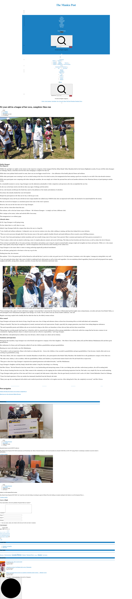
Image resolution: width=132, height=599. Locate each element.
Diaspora (61, 79)
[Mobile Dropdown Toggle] (63, 73)
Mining (60, 62)
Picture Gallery (61, 71)
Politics (54, 60)
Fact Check (65, 68)
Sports (62, 23)
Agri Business (59, 64)
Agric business (48, 52)
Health (61, 22)
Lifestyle (61, 77)
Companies (60, 63)
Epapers (61, 78)
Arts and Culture (62, 52)
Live (62, 74)
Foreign (54, 62)
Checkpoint (64, 66)
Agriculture (53, 52)
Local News (62, 25)
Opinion (61, 29)
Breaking (73, 52)
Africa (43, 52)
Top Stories (62, 18)
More (61, 26)
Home (62, 16)
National (66, 62)
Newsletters (62, 59)
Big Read (69, 52)
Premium (61, 70)
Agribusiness (61, 24)
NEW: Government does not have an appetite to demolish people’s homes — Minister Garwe (26, 572)
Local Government (66, 64)
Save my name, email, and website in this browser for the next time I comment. (19, 522)
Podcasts (61, 28)
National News (30, 555)
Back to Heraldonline (62, 30)
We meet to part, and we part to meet (14, 561)
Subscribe (62, 32)
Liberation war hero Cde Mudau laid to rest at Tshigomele (18, 567)
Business (61, 19)
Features (54, 63)
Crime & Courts (62, 20)
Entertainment (61, 21)
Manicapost (5, 112)
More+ (61, 73)
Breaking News (78, 52)
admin (6, 111)
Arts (58, 52)
